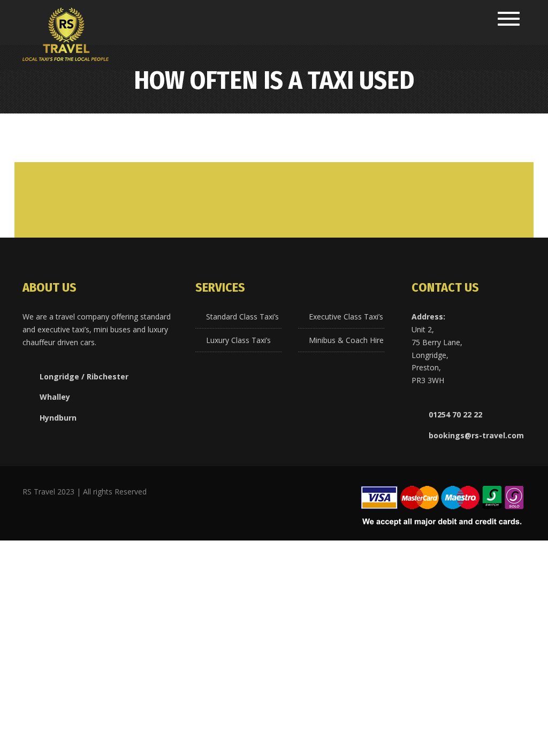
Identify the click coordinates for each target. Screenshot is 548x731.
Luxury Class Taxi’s (238, 340)
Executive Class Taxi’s (346, 316)
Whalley (55, 397)
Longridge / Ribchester (84, 376)
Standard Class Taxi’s (242, 316)
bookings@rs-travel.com (476, 435)
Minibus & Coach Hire (346, 340)
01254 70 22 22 (455, 414)
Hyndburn (58, 418)
